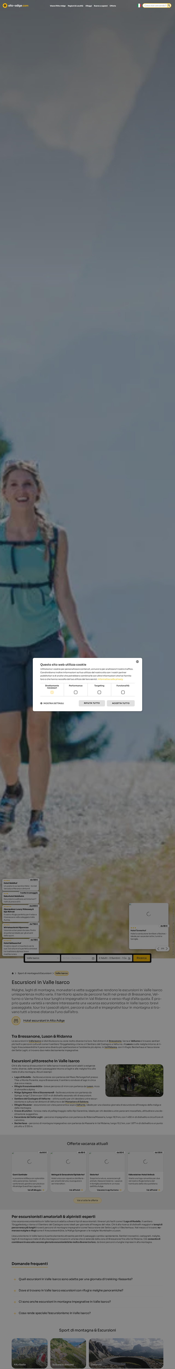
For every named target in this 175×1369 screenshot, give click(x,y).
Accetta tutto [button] (120, 703)
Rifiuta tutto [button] (92, 703)
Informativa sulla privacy (110, 679)
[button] (52, 703)
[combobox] (137, 661)
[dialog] (87, 684)
